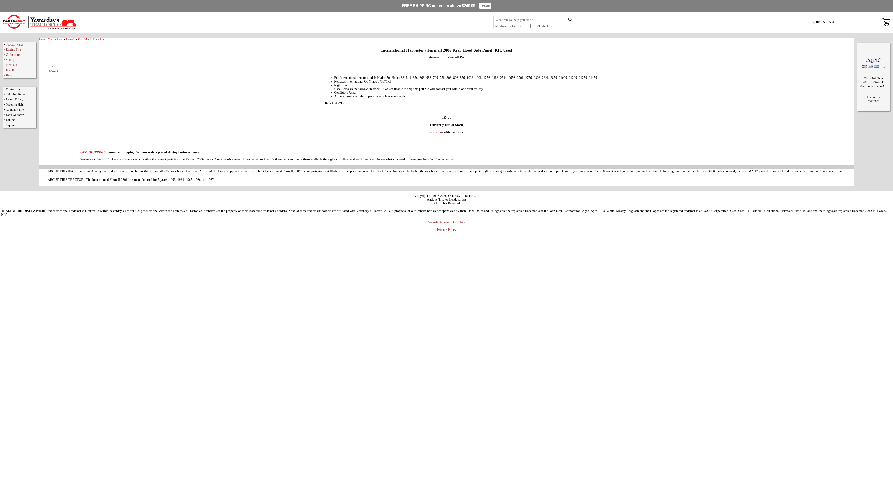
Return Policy (14, 99)
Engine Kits (13, 49)
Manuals (11, 65)
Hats (9, 75)
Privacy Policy (446, 229)
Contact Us (13, 89)
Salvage (11, 60)
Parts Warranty (15, 114)
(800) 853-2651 (823, 22)
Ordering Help (15, 104)
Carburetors (13, 54)
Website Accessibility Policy (446, 222)
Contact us (436, 132)
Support (11, 125)
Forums (10, 120)
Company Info (15, 109)
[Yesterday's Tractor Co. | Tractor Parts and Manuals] (39, 29)
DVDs (10, 70)
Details (485, 6)
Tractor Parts (14, 44)
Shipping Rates (15, 94)
